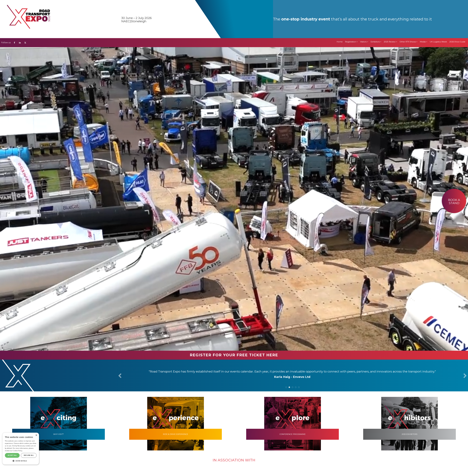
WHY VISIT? (58, 434)
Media (423, 3)
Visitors (363, 3)
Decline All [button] (29, 455)
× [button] (36, 435)
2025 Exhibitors (409, 434)
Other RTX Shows (408, 3)
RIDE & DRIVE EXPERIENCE (175, 434)
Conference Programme (292, 434)
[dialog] (20, 449)
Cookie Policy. (18, 451)
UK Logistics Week (438, 3)
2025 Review (390, 3)
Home (340, 3)
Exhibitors (375, 3)
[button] (21, 460)
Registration (350, 3)
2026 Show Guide (457, 3)
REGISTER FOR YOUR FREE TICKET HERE (234, 355)
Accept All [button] (12, 455)
